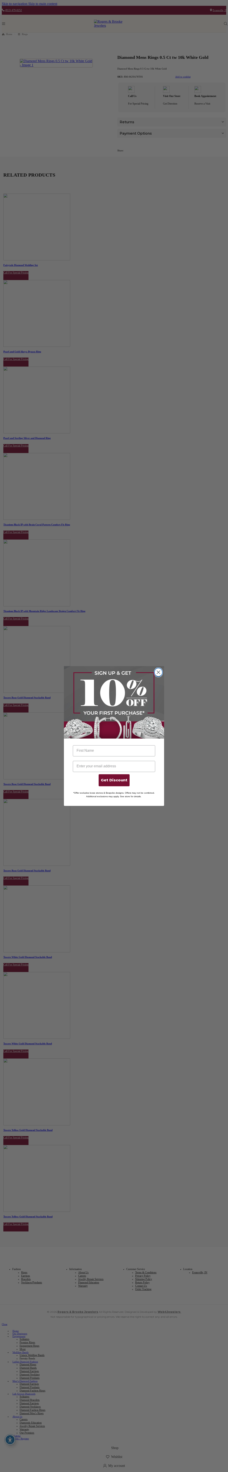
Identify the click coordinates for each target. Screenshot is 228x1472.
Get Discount (114, 780)
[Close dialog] (158, 672)
